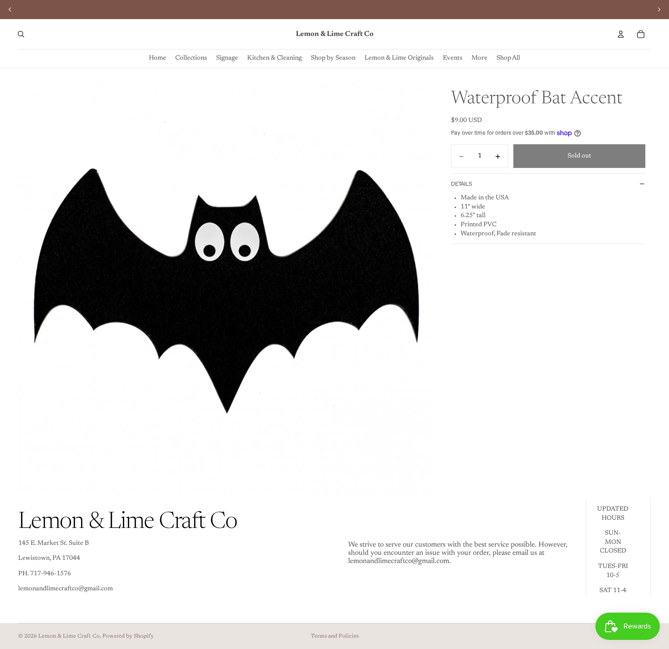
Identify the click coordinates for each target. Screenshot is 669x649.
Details (461, 184)
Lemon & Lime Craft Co (69, 636)
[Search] (21, 34)
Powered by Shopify (128, 636)
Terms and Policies (335, 636)
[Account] (621, 34)
